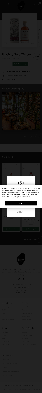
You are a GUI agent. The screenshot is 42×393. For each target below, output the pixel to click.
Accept (21, 203)
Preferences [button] (26, 196)
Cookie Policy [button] (21, 194)
